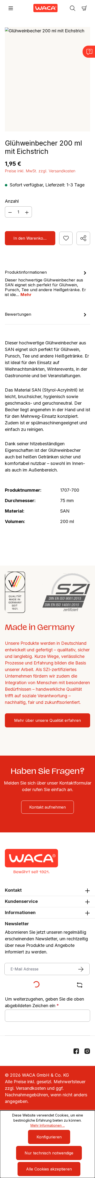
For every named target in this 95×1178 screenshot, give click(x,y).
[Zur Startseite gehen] (41, 8)
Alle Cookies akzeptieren (49, 1169)
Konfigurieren (49, 1136)
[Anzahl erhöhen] (27, 212)
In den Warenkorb (30, 238)
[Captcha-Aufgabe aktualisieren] (79, 985)
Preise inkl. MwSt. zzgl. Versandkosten (40, 170)
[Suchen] (72, 8)
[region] (47, 79)
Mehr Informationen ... (47, 1125)
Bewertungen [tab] (18, 314)
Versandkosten (31, 1088)
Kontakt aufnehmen (47, 807)
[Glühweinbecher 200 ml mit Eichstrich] (44, 30)
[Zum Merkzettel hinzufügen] (66, 238)
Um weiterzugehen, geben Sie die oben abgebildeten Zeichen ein (44, 1002)
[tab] (46, 283)
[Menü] (11, 8)
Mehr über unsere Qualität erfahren (47, 720)
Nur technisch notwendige (49, 1153)
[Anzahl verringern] (10, 212)
